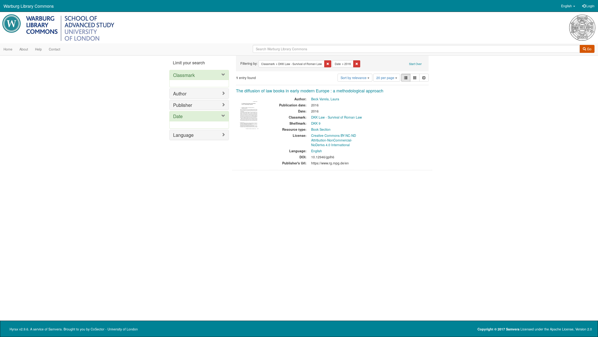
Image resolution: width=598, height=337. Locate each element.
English (316, 151)
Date (178, 116)
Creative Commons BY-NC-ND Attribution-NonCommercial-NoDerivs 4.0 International (333, 140)
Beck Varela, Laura (325, 99)
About (23, 49)
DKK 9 (315, 123)
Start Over (415, 64)
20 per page (385, 77)
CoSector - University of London (114, 329)
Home (8, 49)
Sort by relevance (354, 77)
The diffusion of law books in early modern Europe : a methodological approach (309, 90)
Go (588, 49)
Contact (54, 49)
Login (589, 6)
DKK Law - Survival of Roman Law (336, 117)
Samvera (55, 329)
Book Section (321, 129)
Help (38, 49)
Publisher (182, 104)
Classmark (184, 75)
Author (180, 93)
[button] (568, 6)
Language (183, 134)
